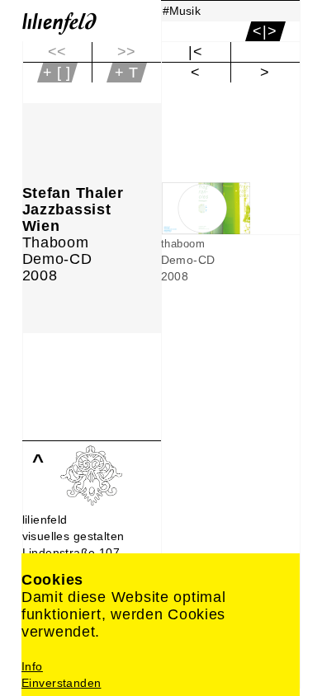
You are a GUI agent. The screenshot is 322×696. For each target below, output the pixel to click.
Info (32, 666)
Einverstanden (61, 682)
